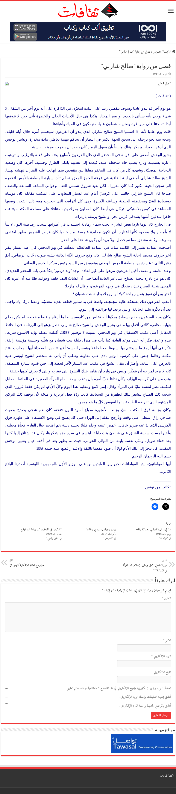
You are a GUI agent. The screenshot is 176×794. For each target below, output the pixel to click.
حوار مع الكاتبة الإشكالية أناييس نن (26, 563)
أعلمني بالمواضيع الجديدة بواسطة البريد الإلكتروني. (145, 706)
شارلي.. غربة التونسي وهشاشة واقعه (153, 529)
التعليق (166, 598)
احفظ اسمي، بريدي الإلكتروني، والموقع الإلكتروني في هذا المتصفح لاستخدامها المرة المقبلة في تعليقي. (118, 688)
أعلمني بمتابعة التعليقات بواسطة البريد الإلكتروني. (145, 697)
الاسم (167, 641)
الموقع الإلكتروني (162, 672)
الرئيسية (167, 52)
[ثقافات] (88, 9)
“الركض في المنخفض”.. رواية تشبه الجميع (41, 529)
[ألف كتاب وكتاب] (88, 32)
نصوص (157, 52)
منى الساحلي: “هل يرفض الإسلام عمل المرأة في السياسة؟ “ (145, 565)
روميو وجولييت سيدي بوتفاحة (101, 529)
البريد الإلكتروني (161, 656)
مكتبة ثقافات (167, 776)
